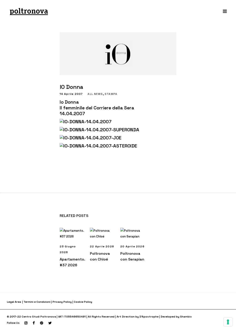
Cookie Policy (83, 302)
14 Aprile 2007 (71, 94)
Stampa (111, 94)
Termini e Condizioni (37, 302)
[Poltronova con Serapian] (133, 233)
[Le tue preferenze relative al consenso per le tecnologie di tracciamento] (228, 322)
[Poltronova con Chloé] (103, 233)
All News (95, 94)
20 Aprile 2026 (132, 246)
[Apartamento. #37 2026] (73, 233)
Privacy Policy (62, 302)
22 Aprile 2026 (102, 246)
